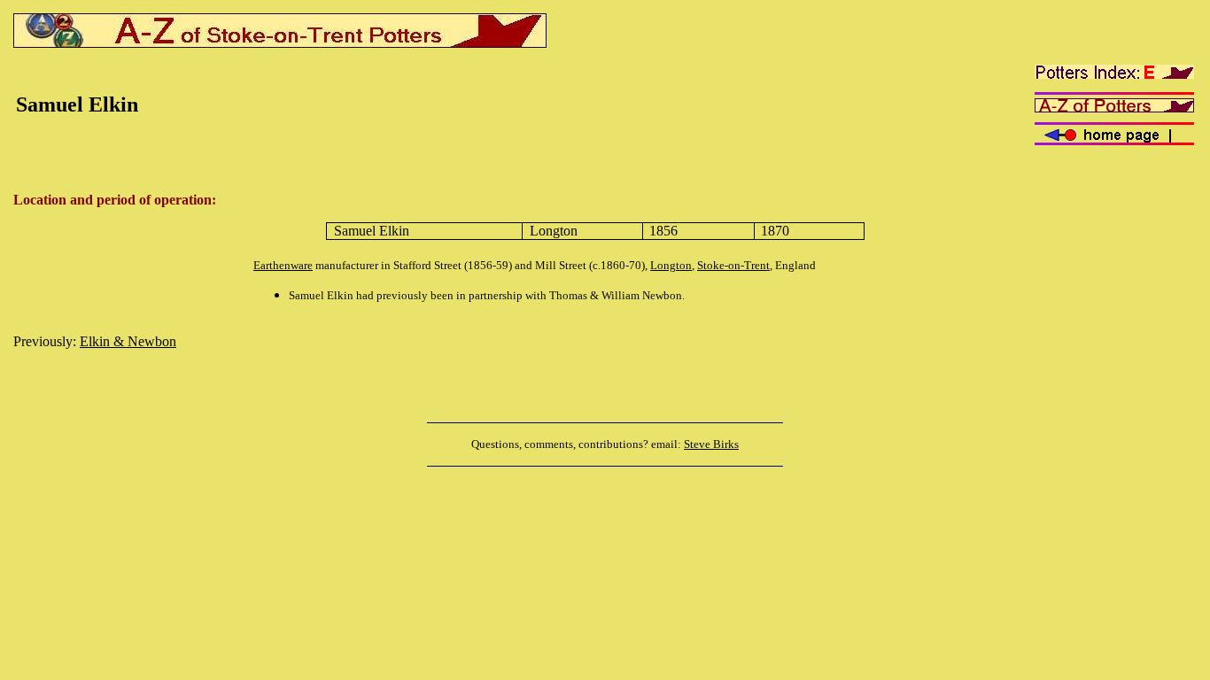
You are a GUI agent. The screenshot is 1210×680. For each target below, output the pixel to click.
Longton (671, 265)
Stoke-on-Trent (733, 265)
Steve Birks (711, 444)
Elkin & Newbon (128, 341)
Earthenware (283, 265)
